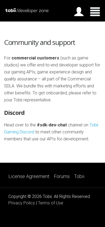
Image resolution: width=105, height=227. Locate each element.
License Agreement (29, 176)
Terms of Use (50, 202)
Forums (62, 176)
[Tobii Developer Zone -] (26, 12)
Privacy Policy (21, 202)
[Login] (78, 12)
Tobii (79, 176)
